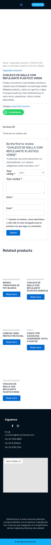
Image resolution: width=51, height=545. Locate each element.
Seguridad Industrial (19, 63)
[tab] (25, 127)
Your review (14, 178)
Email (9, 208)
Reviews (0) (9, 127)
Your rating (10, 172)
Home (5, 63)
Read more (11, 294)
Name (9, 197)
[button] (21, 5)
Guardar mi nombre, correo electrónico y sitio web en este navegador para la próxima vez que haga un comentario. (25, 222)
